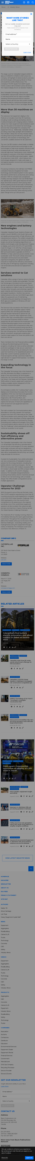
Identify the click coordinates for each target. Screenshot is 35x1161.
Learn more (27, 52)
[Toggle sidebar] (2, 2)
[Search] (32, 2)
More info (4, 1157)
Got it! (29, 1158)
